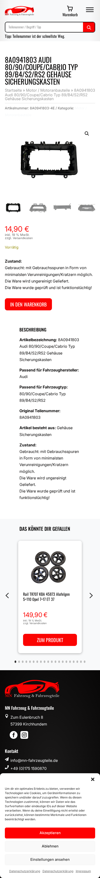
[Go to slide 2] (19, 662)
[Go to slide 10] (48, 662)
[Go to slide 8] (41, 662)
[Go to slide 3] (23, 662)
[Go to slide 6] (33, 662)
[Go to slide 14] (63, 662)
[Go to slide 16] (70, 662)
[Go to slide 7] (37, 662)
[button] (92, 779)
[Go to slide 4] (26, 662)
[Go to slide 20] (84, 662)
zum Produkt (50, 640)
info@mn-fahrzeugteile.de (34, 760)
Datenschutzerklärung (24, 871)
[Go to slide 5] (30, 662)
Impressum (83, 871)
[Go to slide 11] (52, 662)
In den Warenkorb (28, 304)
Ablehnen (50, 846)
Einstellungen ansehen (50, 859)
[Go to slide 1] (15, 662)
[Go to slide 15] (66, 662)
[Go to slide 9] (44, 662)
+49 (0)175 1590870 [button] (28, 768)
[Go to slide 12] (55, 662)
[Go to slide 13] (59, 662)
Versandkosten (23, 238)
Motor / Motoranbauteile (48, 90)
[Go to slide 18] (77, 662)
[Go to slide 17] (74, 662)
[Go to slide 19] (81, 662)
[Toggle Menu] (90, 9)
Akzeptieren (50, 832)
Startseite (13, 90)
